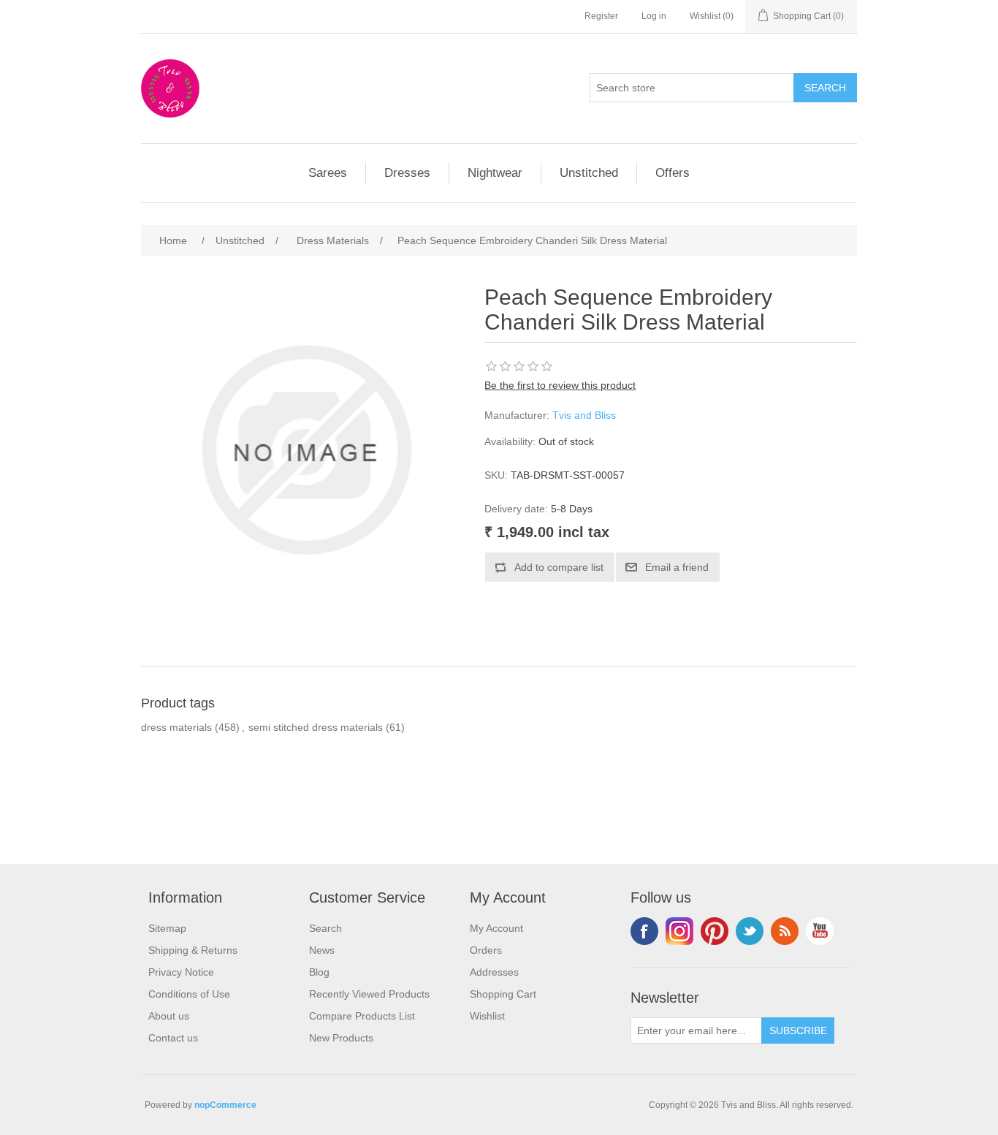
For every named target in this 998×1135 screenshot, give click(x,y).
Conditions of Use (189, 994)
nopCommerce (225, 1105)
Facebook (644, 931)
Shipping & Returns (192, 950)
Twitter (749, 931)
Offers (672, 173)
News (322, 950)
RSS (785, 931)
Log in (653, 16)
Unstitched (589, 173)
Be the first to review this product (560, 385)
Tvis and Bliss (584, 415)
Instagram (679, 931)
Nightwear (495, 173)
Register (601, 16)
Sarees (327, 173)
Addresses (494, 972)
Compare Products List (362, 1016)
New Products (341, 1038)
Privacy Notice (181, 972)
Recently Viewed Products (369, 994)
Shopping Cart (503, 994)
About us (168, 1016)
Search (325, 928)
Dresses (407, 173)
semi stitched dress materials (315, 727)
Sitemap (167, 928)
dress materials (176, 727)
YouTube (820, 931)
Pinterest (714, 931)
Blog (319, 972)
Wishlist (487, 1016)
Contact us (173, 1038)
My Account (496, 928)
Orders (486, 950)
